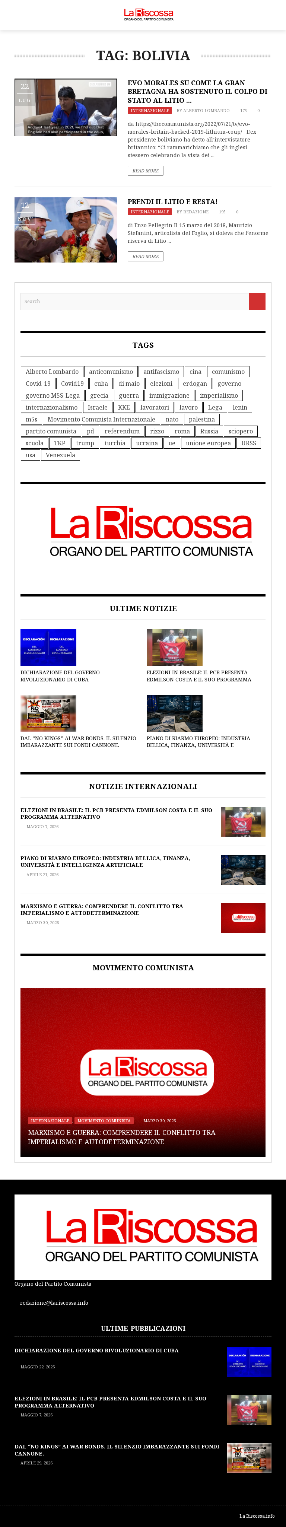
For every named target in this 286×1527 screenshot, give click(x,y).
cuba (101, 383)
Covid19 (72, 383)
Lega (215, 407)
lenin (240, 407)
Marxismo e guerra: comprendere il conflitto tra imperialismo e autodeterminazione (101, 909)
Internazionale (150, 110)
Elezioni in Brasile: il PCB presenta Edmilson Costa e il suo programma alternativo (199, 679)
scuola (35, 443)
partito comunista (51, 431)
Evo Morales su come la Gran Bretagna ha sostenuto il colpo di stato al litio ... (197, 91)
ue (171, 443)
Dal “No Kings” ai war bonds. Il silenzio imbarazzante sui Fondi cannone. (78, 741)
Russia (209, 431)
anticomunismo (111, 372)
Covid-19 (38, 383)
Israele (98, 407)
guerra (129, 395)
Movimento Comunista (104, 1120)
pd (90, 431)
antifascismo (161, 372)
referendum (122, 431)
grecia (99, 395)
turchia (115, 443)
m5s (31, 419)
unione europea (208, 443)
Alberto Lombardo (206, 110)
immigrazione (169, 395)
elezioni (161, 383)
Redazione (196, 211)
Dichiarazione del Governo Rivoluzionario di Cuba (60, 676)
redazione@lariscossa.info (54, 1302)
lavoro (188, 407)
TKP (60, 443)
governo (229, 383)
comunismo (228, 372)
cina (195, 372)
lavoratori (154, 407)
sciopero (241, 431)
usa (30, 455)
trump (85, 443)
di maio (129, 383)
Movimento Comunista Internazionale (101, 419)
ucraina (147, 443)
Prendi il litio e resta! (173, 201)
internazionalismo (51, 407)
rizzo (157, 431)
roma (182, 431)
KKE (124, 407)
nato (172, 419)
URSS (248, 443)
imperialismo (219, 395)
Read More (146, 171)
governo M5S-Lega (53, 395)
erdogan (195, 383)
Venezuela (60, 455)
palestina (202, 419)
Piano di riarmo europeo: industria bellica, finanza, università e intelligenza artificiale (198, 745)
